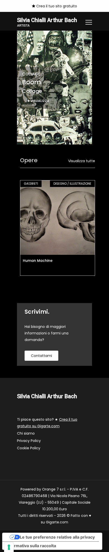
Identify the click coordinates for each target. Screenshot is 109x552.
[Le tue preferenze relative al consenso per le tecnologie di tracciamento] (9, 547)
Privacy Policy (29, 440)
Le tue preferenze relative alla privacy (57, 537)
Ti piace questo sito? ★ (47, 423)
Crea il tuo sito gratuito (56, 6)
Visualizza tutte (81, 160)
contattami (41, 355)
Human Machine (37, 260)
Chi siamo (26, 433)
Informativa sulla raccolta (31, 545)
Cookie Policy (28, 448)
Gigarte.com (57, 522)
